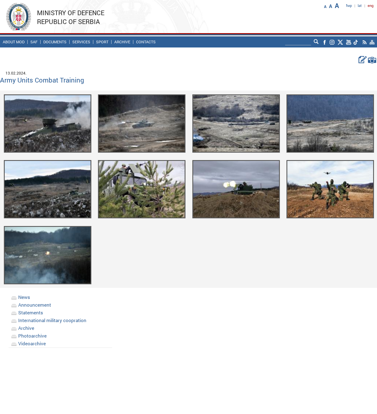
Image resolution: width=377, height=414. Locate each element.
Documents (55, 42)
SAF (34, 42)
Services (81, 42)
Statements (30, 312)
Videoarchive (32, 343)
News (24, 297)
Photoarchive (32, 336)
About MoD (14, 42)
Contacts (146, 42)
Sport (102, 42)
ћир (349, 5)
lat (360, 5)
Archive (122, 42)
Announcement (34, 305)
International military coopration (52, 320)
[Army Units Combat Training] (47, 123)
